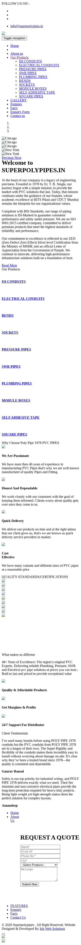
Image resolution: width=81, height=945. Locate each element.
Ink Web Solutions (52, 929)
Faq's (13, 108)
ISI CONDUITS (30, 61)
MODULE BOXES (33, 88)
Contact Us (18, 917)
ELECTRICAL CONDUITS (39, 65)
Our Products (19, 57)
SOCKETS (27, 84)
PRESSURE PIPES (32, 69)
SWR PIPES (28, 73)
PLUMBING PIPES (33, 77)
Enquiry (15, 909)
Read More (9, 265)
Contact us (17, 116)
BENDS (25, 81)
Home (14, 46)
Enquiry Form (20, 112)
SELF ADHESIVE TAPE (37, 92)
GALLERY (18, 100)
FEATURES (19, 906)
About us (16, 53)
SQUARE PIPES (31, 96)
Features (16, 104)
